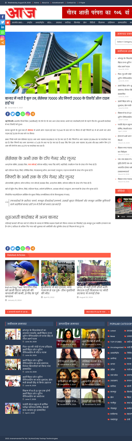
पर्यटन (129, 369)
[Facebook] (7, 114)
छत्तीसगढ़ (113, 414)
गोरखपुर (113, 408)
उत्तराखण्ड (114, 380)
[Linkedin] (17, 114)
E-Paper (82, 3)
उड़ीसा (112, 369)
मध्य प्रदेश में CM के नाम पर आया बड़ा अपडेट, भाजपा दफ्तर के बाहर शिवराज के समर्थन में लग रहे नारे (98, 312)
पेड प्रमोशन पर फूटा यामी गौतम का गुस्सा (77, 341)
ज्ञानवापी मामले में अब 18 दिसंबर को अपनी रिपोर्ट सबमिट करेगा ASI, (20, 312)
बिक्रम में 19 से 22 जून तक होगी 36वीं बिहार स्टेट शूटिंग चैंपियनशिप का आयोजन (36, 393)
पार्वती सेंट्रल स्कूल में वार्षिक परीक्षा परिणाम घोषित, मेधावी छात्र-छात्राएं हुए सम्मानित (35, 407)
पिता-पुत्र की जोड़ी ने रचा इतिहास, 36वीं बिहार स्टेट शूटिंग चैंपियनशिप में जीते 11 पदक (37, 349)
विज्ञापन (101, 22)
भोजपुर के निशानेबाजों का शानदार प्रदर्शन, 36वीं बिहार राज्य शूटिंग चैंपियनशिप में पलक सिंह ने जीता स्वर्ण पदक (38, 334)
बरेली (129, 386)
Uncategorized (116, 347)
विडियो (92, 22)
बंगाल (129, 380)
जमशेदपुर (114, 419)
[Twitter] (12, 114)
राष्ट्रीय (29, 22)
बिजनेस (77, 22)
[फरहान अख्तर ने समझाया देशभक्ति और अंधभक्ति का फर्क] (68, 396)
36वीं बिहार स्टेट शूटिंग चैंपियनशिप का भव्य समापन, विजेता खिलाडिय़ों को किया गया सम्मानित (37, 364)
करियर (68, 22)
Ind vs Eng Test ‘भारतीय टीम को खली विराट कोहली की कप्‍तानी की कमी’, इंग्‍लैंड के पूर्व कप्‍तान (21, 292)
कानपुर (113, 391)
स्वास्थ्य (59, 22)
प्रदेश (49, 22)
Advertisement (58, 3)
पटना (129, 364)
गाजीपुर (113, 403)
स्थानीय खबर (17, 22)
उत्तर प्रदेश (114, 375)
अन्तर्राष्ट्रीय (39, 22)
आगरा (112, 364)
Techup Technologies (49, 438)
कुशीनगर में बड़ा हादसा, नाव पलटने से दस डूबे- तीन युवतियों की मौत (58, 290)
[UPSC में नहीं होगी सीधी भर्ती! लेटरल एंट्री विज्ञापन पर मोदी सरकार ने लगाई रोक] (94, 273)
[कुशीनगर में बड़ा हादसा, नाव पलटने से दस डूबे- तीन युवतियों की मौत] (58, 273)
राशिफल (111, 22)
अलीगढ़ (113, 358)
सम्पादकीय (122, 22)
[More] (33, 114)
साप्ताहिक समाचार (69, 323)
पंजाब (129, 358)
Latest (113, 330)
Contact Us (71, 3)
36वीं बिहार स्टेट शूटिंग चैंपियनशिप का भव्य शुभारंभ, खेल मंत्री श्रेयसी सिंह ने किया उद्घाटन (37, 380)
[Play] (118, 216)
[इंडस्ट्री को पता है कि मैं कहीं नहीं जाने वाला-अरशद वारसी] (93, 396)
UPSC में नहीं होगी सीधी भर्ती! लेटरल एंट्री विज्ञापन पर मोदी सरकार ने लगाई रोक (92, 290)
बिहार (129, 397)
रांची (128, 419)
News (112, 336)
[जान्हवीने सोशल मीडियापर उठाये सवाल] (93, 377)
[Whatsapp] (22, 114)
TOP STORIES (116, 342)
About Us (45, 3)
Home (36, 3)
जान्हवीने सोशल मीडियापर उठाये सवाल (101, 381)
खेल (84, 22)
